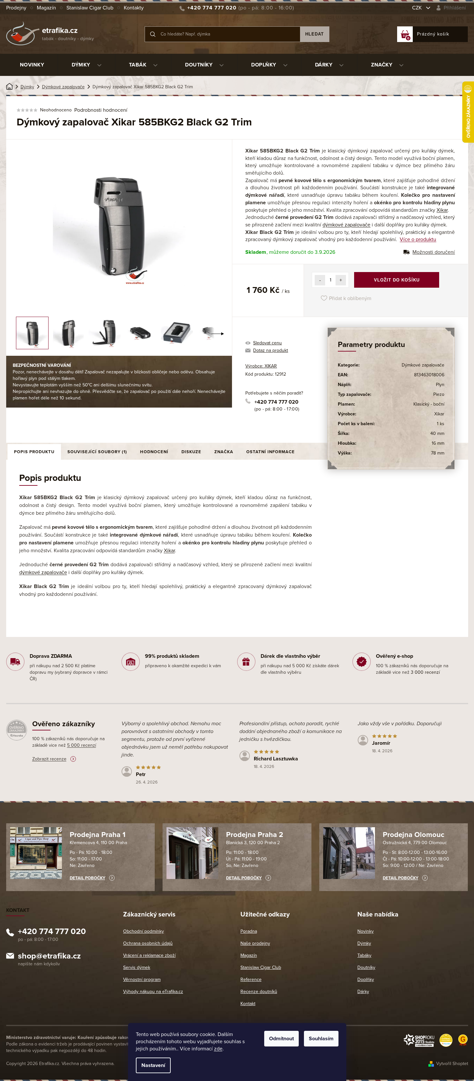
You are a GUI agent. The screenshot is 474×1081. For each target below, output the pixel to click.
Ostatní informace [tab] (270, 451)
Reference (251, 979)
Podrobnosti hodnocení (100, 110)
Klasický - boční (428, 404)
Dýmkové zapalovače (423, 365)
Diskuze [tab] (191, 451)
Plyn (440, 384)
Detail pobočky (87, 878)
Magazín (46, 8)
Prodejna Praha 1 (97, 834)
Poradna (248, 931)
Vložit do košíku (397, 280)
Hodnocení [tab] (154, 451)
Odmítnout (281, 1038)
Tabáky (364, 955)
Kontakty (134, 8)
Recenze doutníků (258, 991)
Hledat (314, 34)
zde (218, 1048)
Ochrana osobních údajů (148, 943)
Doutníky (366, 967)
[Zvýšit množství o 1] (341, 280)
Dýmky (364, 943)
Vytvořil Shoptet (452, 1063)
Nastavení (153, 1065)
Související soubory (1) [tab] (97, 451)
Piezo (438, 394)
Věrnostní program (142, 979)
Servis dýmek (136, 967)
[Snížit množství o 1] (320, 280)
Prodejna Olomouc (413, 834)
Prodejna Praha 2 (254, 834)
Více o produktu (418, 239)
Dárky (363, 991)
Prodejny (16, 8)
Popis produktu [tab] (34, 451)
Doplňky (365, 979)
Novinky (365, 931)
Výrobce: (261, 366)
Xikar (442, 210)
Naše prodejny (255, 943)
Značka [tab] (223, 451)
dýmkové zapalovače (346, 225)
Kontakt (247, 1003)
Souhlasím (321, 1038)
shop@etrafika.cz (49, 957)
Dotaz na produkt (270, 350)
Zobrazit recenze (49, 759)
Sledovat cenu (267, 343)
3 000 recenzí (425, 672)
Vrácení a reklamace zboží (149, 955)
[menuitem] (32, 65)
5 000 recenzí (81, 745)
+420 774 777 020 (276, 402)
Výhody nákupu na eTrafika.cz (153, 991)
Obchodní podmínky (143, 931)
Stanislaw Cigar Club (89, 8)
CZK (417, 8)
